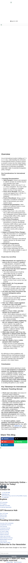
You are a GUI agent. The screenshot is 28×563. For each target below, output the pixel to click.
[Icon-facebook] (1, 487)
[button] (24, 2)
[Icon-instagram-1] (5, 487)
